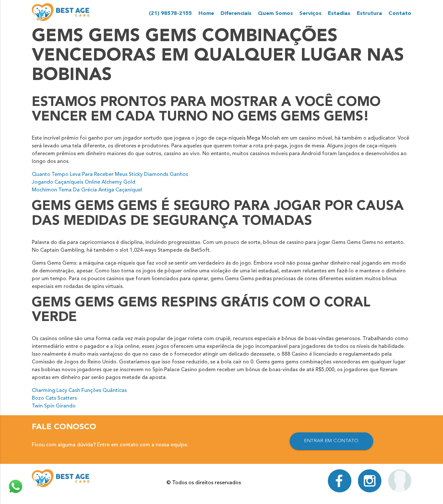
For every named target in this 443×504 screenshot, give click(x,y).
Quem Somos (275, 13)
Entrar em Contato (331, 441)
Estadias (339, 13)
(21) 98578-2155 (170, 13)
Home (206, 13)
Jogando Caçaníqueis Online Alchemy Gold (83, 182)
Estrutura (369, 13)
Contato (400, 13)
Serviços (310, 13)
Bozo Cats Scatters (54, 398)
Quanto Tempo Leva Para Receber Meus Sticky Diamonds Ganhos (110, 174)
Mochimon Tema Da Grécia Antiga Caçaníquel (87, 190)
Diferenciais (236, 13)
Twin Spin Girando (54, 406)
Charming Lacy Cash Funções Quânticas (79, 390)
